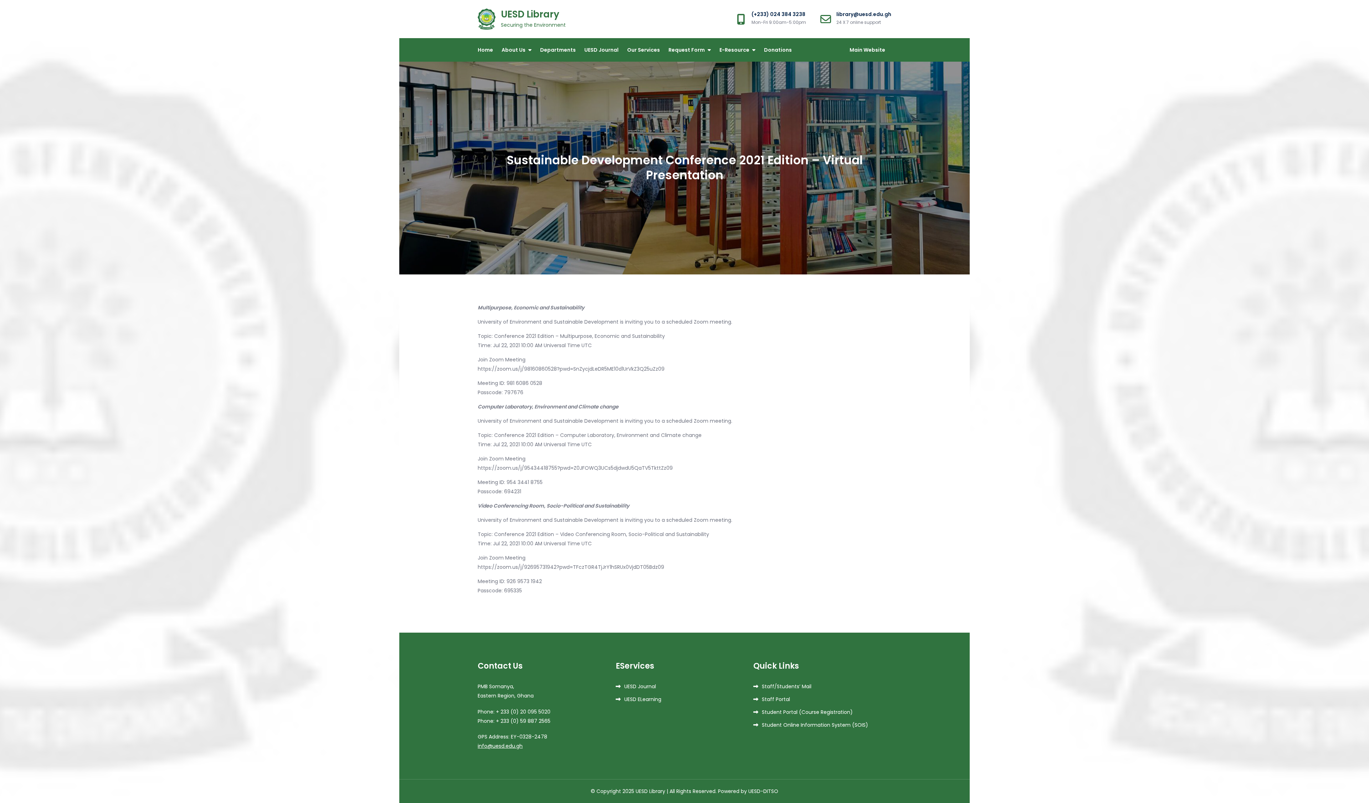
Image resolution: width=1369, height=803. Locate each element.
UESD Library (530, 14)
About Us (513, 49)
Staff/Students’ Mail (786, 686)
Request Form (686, 49)
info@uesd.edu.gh (500, 746)
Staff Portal (776, 699)
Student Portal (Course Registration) (807, 712)
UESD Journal (601, 49)
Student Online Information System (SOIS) (815, 725)
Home (485, 49)
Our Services (643, 49)
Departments (558, 49)
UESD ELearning (642, 699)
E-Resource (734, 49)
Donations (778, 49)
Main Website (867, 49)
